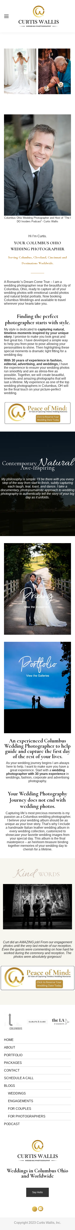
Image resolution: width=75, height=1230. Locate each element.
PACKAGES (13, 1062)
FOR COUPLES (19, 1108)
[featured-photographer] (44, 1022)
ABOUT (9, 1047)
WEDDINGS (17, 1093)
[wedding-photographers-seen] (21, 1022)
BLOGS (9, 1085)
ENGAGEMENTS (20, 1101)
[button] (4, 909)
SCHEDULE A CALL (19, 1078)
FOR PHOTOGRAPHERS (26, 1116)
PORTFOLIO (13, 1055)
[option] (37, 906)
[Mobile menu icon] (6, 16)
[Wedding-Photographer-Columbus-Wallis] (35, 71)
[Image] (37, 589)
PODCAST (12, 1124)
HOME (9, 1040)
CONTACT (12, 1070)
